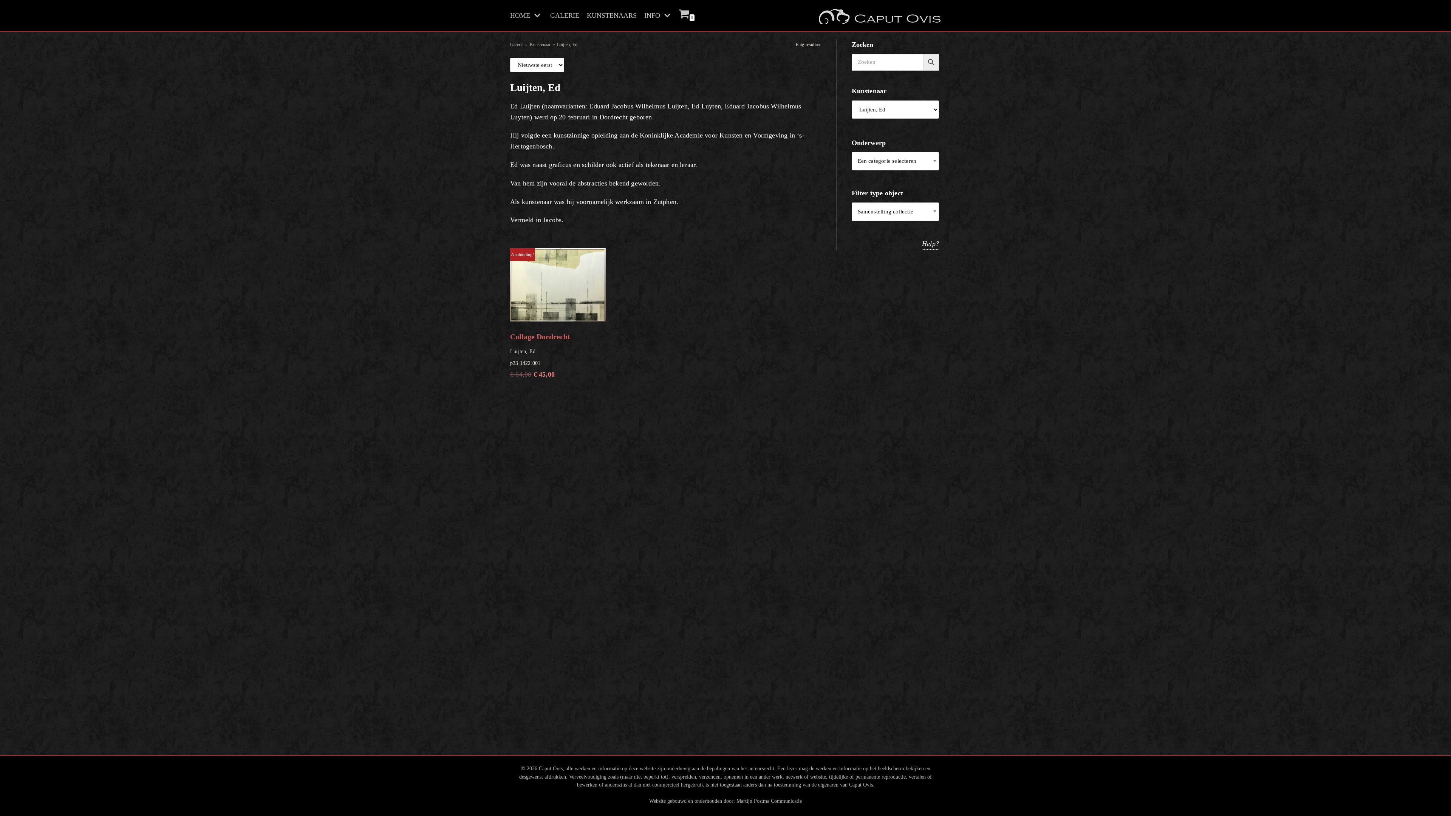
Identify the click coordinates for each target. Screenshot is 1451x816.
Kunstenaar (540, 44)
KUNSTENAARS (612, 15)
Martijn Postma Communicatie (769, 801)
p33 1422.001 (540, 315)
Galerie (516, 44)
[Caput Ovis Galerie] (879, 15)
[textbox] (895, 161)
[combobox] (895, 161)
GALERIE (564, 15)
